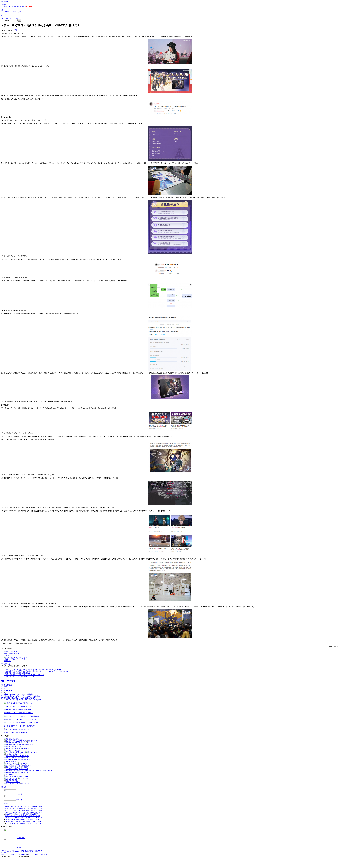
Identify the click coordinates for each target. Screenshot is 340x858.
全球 (5, 6)
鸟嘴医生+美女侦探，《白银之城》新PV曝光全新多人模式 (23, 812)
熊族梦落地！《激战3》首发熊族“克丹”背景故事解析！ (22, 814)
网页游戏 (39, 851)
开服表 (24, 6)
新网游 (12, 851)
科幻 (2, 687)
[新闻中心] (4, 1)
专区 (5, 664)
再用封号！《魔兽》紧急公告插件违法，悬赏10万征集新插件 (24, 810)
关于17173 (4, 854)
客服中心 (37, 854)
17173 (2, 18)
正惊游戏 (14, 12)
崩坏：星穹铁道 (8, 681)
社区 (25, 851)
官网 (2, 664)
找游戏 (17, 851)
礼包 (11, 664)
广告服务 (17, 854)
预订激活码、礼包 (6, 690)
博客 (31, 851)
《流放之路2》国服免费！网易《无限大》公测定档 (17, 694)
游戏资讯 (8, 18)
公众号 (19, 12)
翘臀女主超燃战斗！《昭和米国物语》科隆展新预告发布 (22, 816)
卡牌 (5, 687)
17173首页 (4, 851)
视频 (28, 851)
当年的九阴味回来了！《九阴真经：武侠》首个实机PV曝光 (23, 806)
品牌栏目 (3, 787)
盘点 (15, 6)
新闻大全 (3, 15)
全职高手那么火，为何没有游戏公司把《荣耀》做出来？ (22, 819)
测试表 (19, 6)
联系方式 (31, 854)
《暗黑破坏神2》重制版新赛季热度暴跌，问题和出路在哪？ (23, 821)
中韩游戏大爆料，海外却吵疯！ (31, 700)
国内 (8, 6)
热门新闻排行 (5, 803)
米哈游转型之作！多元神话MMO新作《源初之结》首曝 (18, 698)
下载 (8, 664)
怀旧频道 (29, 6)
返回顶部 (3, 853)
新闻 (8, 851)
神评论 (15, 30)
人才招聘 (11, 854)
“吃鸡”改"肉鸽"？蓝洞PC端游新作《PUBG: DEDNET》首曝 (24, 823)
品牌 (2, 10)
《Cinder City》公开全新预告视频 (11, 700)
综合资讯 (16, 18)
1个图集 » (7, 655)
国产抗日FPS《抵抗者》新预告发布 (12, 696)
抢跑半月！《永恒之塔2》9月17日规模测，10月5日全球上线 (23, 818)
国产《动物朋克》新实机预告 (32, 696)
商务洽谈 (24, 854)
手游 (12, 6)
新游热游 (3, 5)
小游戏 (21, 851)
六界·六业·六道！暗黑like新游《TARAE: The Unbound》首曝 (23, 808)
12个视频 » (7, 661)
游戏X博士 (7, 12)
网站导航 (44, 854)
